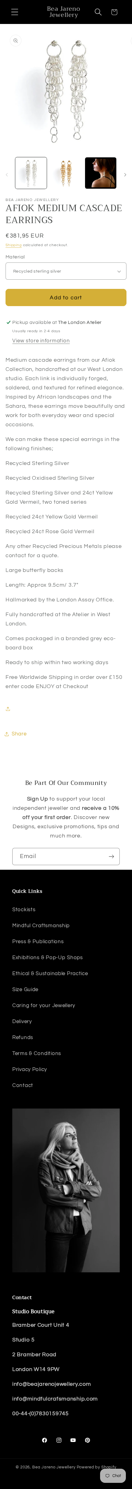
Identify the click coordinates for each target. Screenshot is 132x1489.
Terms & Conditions (36, 1053)
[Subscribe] (111, 856)
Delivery (22, 1021)
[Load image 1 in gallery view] (31, 173)
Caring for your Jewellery (43, 1005)
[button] (15, 12)
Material (15, 256)
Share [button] (19, 734)
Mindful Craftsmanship (41, 925)
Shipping (14, 245)
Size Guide (25, 989)
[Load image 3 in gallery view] (100, 173)
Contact (22, 1085)
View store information (41, 341)
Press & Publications (38, 941)
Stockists (23, 909)
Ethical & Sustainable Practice (50, 973)
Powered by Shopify (96, 1467)
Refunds (22, 1037)
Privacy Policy (29, 1069)
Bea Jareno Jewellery (54, 1467)
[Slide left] (7, 175)
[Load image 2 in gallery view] (66, 173)
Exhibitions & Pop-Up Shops (47, 957)
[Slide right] (125, 175)
